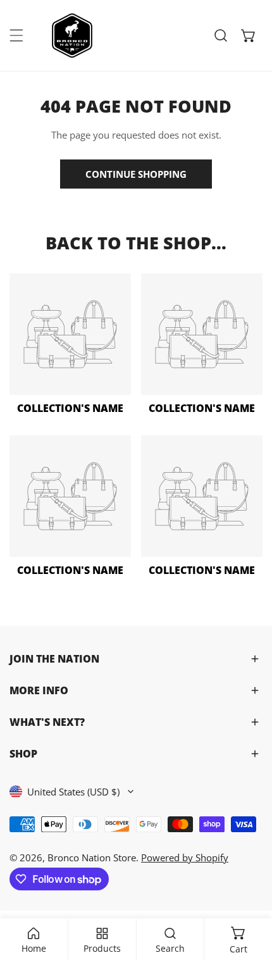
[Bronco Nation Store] (73, 35)
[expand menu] (16, 35)
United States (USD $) (73, 791)
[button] (249, 35)
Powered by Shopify (184, 857)
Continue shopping (136, 174)
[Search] (221, 35)
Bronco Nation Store (91, 857)
